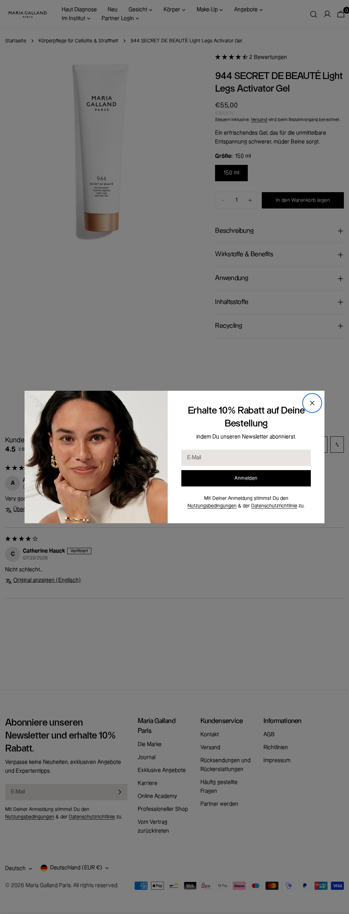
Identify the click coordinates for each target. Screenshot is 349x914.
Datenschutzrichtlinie (274, 506)
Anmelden (245, 478)
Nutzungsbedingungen (212, 506)
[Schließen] (312, 403)
